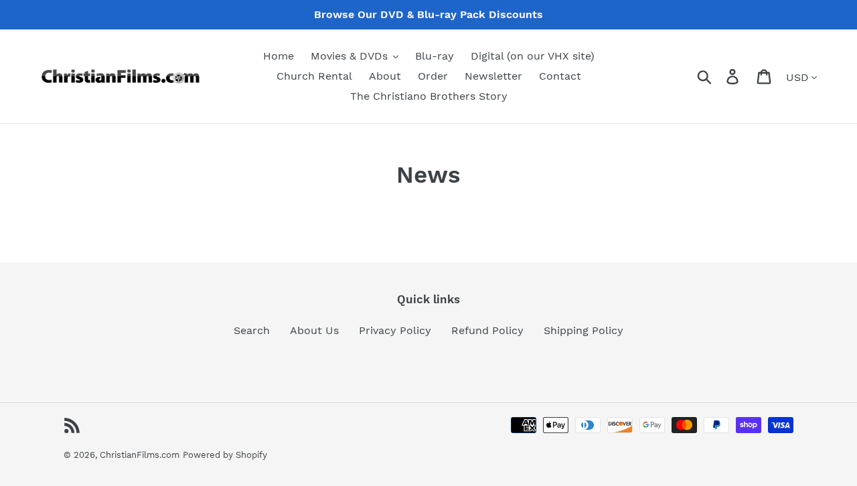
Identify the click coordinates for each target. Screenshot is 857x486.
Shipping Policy (583, 330)
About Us (314, 330)
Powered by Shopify (225, 455)
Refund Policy (487, 330)
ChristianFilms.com (139, 455)
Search (252, 330)
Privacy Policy (395, 330)
